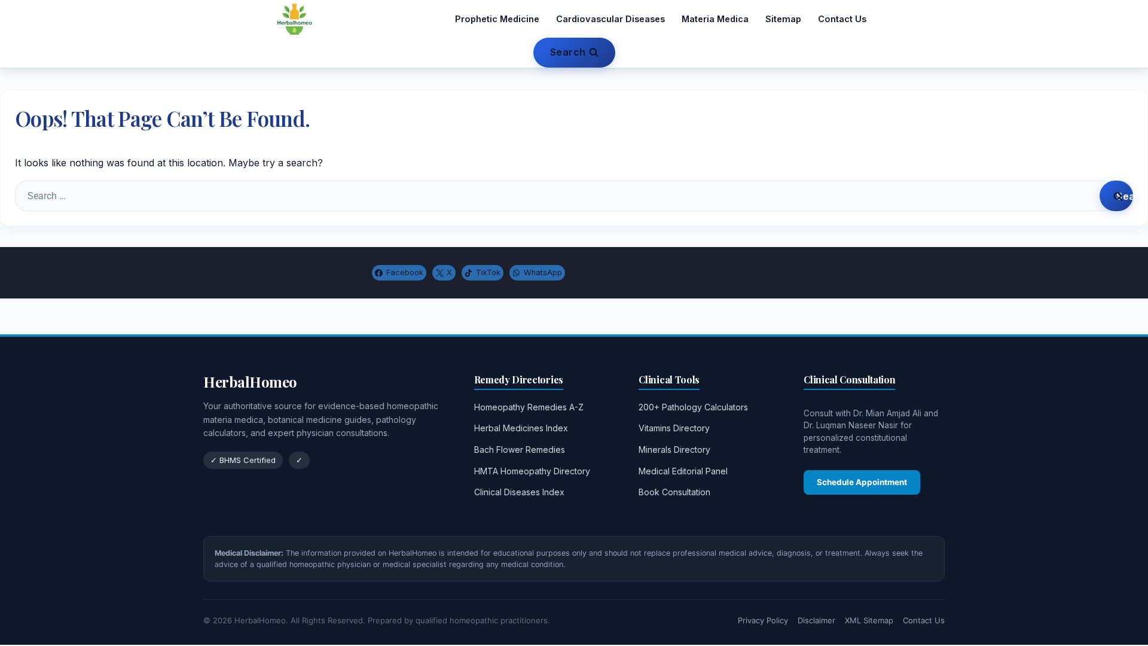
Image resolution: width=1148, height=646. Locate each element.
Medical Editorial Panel (683, 471)
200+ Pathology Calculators (693, 407)
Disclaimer (816, 620)
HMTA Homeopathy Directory (532, 471)
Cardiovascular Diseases (610, 19)
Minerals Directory (674, 449)
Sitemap (783, 19)
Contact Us (842, 19)
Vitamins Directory (674, 428)
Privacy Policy (763, 620)
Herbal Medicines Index (521, 428)
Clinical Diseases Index (519, 492)
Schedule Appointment (862, 482)
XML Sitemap (869, 620)
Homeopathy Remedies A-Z (529, 407)
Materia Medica (715, 19)
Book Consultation (674, 492)
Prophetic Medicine (497, 19)
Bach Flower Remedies (519, 449)
